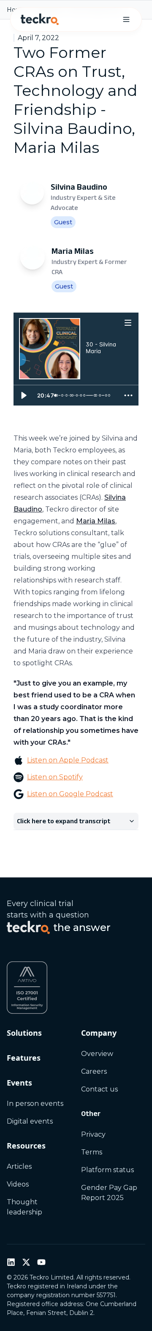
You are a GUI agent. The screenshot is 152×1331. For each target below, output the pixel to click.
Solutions (24, 1033)
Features (24, 1058)
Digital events (30, 1121)
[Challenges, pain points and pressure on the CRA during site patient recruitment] (76, 395)
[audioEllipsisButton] (128, 395)
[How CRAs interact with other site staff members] (63, 395)
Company (99, 1033)
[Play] (24, 395)
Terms (91, 1152)
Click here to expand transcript (63, 821)
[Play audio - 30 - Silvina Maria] (94, 365)
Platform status (107, 1170)
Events (19, 1083)
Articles (19, 1166)
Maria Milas (95, 521)
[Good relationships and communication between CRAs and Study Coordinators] (68, 395)
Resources (26, 1145)
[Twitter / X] (26, 1262)
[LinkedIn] (11, 1262)
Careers (94, 1071)
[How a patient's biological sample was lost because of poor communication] (86, 395)
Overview (97, 1054)
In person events (35, 1104)
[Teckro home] (40, 19)
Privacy (93, 1134)
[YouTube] (41, 1262)
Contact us (99, 1089)
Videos (18, 1184)
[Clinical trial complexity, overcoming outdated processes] (90, 395)
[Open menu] (128, 322)
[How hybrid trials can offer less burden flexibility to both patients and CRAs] (109, 395)
